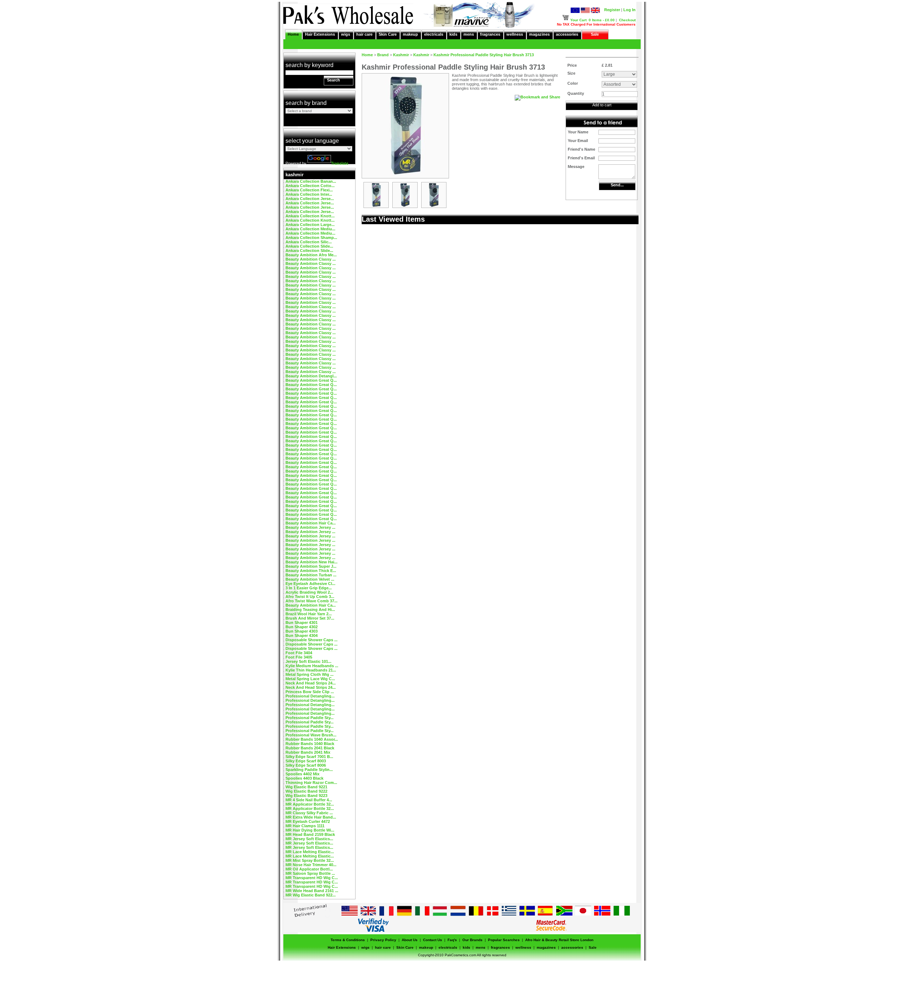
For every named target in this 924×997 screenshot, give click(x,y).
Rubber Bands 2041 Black (310, 748)
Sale (594, 34)
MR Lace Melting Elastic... (310, 852)
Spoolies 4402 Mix (302, 774)
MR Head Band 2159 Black (310, 834)
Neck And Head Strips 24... (311, 683)
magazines (539, 34)
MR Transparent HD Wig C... (312, 878)
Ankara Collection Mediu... (310, 229)
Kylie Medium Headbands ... (312, 666)
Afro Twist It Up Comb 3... (310, 596)
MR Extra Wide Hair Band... (311, 817)
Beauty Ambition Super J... (311, 566)
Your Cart (578, 20)
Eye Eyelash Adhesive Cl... (310, 583)
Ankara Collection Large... (310, 224)
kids (453, 34)
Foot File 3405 (299, 657)
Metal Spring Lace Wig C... (310, 679)
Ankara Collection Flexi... (309, 190)
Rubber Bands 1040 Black (310, 743)
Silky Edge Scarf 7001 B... (309, 756)
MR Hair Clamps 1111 (305, 826)
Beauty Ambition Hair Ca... (311, 523)
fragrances (490, 34)
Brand (383, 55)
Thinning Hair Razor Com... (311, 782)
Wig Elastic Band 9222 (306, 791)
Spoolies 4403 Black (304, 778)
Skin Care (388, 34)
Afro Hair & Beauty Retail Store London (559, 940)
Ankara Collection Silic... (309, 242)
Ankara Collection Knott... (310, 216)
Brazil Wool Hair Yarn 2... (309, 614)
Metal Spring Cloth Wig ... (310, 674)
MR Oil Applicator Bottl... (309, 869)
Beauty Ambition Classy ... (311, 259)
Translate (339, 163)
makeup (410, 34)
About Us (410, 940)
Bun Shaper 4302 (302, 627)
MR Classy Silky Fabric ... (309, 813)
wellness (514, 34)
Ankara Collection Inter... (309, 194)
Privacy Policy (383, 940)
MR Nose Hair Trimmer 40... (311, 865)
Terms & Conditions (348, 940)
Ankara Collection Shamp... (311, 237)
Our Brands (472, 940)
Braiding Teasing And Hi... (310, 609)
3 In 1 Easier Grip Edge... (309, 588)
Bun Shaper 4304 (302, 635)
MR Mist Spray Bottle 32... (310, 860)
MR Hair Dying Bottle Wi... (310, 830)
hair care (364, 34)
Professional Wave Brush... (311, 735)
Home (293, 34)
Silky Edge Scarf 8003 (306, 761)
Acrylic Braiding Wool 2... (309, 592)
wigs (345, 34)
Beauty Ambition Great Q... (311, 380)
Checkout (627, 20)
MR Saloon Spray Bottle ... (310, 873)
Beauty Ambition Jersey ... (310, 527)
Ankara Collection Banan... (311, 181)
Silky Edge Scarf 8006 (306, 765)
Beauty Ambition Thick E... (311, 570)
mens (468, 34)
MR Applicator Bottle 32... (310, 804)
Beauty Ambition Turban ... (311, 575)
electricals (433, 34)
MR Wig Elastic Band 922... (311, 895)
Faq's (452, 940)
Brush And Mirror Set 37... (310, 618)
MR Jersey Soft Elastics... (309, 839)
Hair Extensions (320, 34)
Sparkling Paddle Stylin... (309, 769)
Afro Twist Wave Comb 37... (311, 601)
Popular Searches (504, 940)
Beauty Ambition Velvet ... (310, 579)
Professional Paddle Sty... (310, 717)
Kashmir (401, 55)
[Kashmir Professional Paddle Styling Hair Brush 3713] (376, 206)
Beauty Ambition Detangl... (311, 376)
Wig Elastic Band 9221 (306, 787)
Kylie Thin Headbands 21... (311, 670)
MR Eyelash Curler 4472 (308, 821)
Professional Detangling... (310, 696)
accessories (567, 34)
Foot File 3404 (299, 653)
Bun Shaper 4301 (302, 622)
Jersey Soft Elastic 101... (308, 661)
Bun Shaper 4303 (302, 631)
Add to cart (601, 105)
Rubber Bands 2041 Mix (308, 752)
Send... (617, 185)
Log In (629, 10)
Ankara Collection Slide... (309, 246)
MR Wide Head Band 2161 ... (312, 891)
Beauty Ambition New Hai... (311, 562)
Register (612, 10)
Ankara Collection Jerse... (310, 198)
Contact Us (432, 940)
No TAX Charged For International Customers (596, 24)
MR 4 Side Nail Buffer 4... (309, 800)
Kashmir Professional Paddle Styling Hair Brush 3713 (483, 55)
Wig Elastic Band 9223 (306, 795)
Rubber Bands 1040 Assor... (312, 739)
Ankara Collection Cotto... (310, 185)
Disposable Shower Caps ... (311, 640)
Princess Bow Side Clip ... (310, 692)
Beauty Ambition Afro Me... (311, 255)
